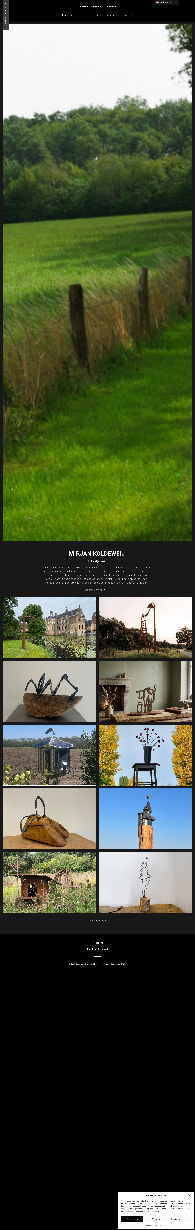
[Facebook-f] (92, 943)
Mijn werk (66, 15)
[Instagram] (97, 943)
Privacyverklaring (161, 1225)
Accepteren (132, 1219)
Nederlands (165, 2)
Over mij (112, 15)
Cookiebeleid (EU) (118, 964)
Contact (130, 15)
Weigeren (156, 1219)
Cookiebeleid (148, 1225)
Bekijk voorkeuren (179, 1219)
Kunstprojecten (90, 15)
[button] (189, 1195)
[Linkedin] (102, 943)
